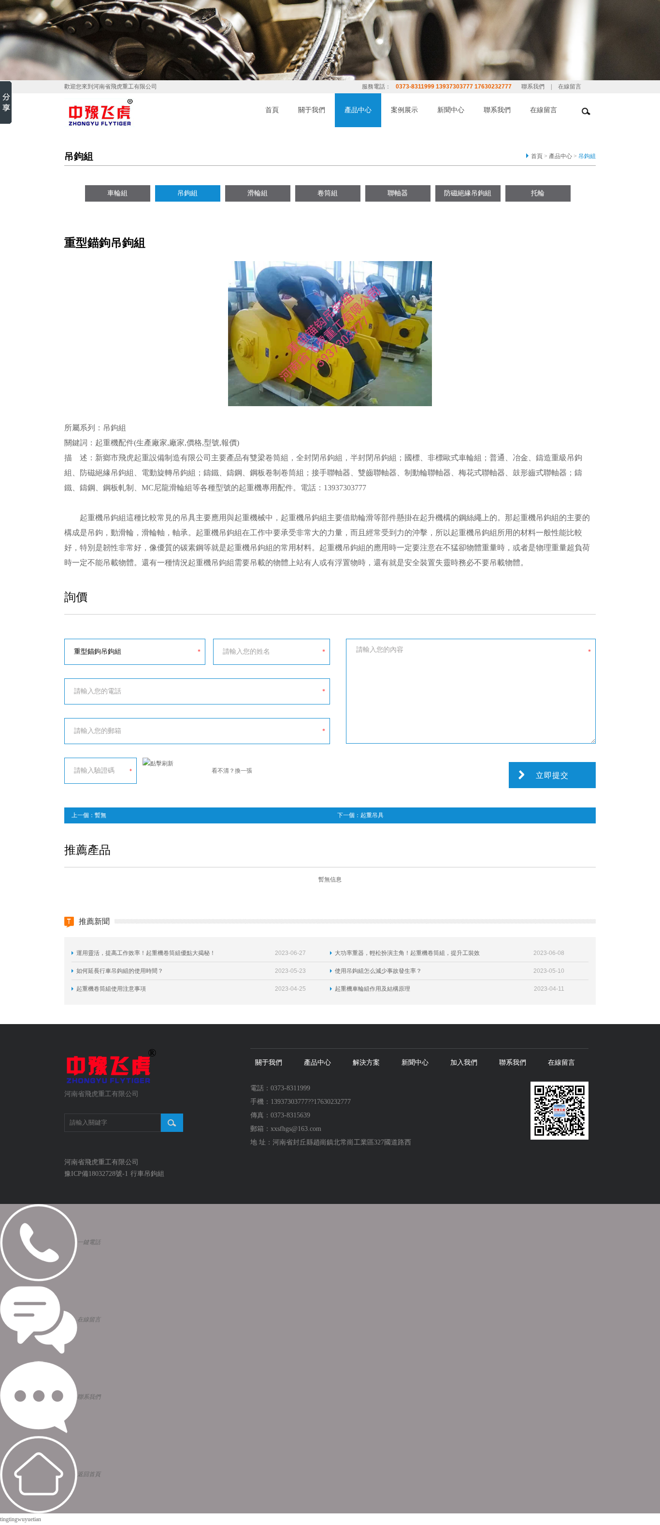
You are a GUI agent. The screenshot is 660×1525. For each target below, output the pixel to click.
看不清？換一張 (232, 770)
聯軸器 (397, 193)
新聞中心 (450, 110)
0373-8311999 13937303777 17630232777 (454, 86)
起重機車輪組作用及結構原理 (372, 988)
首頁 (272, 110)
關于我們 (311, 110)
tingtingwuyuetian (20, 1519)
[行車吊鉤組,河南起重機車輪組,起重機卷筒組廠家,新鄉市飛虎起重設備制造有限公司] (99, 112)
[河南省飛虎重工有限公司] (111, 1066)
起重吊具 (372, 815)
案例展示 (404, 110)
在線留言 (569, 86)
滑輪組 (257, 193)
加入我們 (463, 1062)
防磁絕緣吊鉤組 (467, 193)
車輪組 (117, 193)
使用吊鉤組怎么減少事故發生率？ (378, 971)
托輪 (538, 193)
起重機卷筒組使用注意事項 (111, 988)
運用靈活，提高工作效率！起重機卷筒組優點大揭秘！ (145, 953)
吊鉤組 (587, 156)
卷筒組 (327, 193)
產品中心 (358, 110)
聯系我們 (533, 86)
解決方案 (366, 1062)
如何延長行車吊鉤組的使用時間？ (119, 971)
